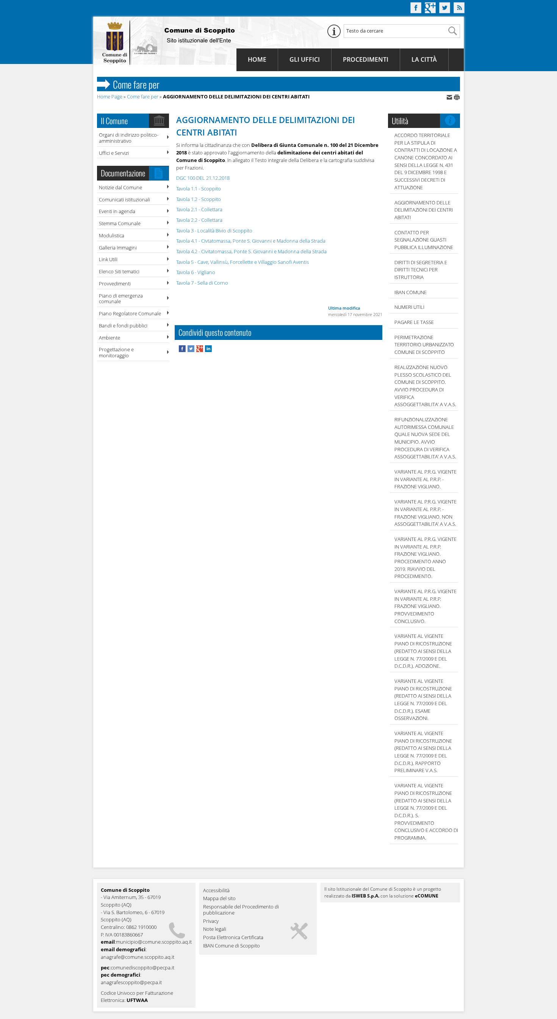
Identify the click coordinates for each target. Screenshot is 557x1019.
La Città (424, 59)
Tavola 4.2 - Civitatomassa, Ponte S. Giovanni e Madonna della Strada (251, 251)
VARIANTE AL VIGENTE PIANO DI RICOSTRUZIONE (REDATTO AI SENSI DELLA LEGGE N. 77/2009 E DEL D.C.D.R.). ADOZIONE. (423, 651)
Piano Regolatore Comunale (130, 313)
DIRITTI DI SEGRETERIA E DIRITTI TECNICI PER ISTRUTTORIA (420, 269)
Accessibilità (216, 891)
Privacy (211, 921)
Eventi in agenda (117, 211)
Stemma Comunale (120, 223)
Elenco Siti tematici (119, 271)
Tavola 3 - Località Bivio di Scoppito (214, 230)
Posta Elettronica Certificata (233, 938)
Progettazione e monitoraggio (116, 352)
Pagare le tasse (414, 322)
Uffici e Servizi (114, 153)
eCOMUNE (426, 896)
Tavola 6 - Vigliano (195, 272)
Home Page (109, 96)
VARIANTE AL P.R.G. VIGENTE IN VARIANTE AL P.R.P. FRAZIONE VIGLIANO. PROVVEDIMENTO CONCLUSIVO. (425, 606)
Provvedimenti (115, 283)
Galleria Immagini (118, 247)
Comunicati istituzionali (124, 199)
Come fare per (142, 96)
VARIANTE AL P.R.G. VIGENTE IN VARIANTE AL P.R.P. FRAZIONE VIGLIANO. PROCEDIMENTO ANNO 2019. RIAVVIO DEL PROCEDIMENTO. (425, 558)
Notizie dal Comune (120, 187)
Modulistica (111, 235)
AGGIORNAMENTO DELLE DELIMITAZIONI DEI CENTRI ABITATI (423, 210)
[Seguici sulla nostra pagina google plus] (430, 11)
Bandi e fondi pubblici (123, 325)
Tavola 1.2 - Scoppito (198, 199)
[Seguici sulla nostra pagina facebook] (415, 11)
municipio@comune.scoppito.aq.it (154, 941)
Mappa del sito (219, 899)
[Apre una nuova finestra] (182, 350)
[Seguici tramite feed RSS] (459, 11)
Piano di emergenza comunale (121, 298)
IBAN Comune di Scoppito (231, 946)
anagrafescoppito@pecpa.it (131, 982)
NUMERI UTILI (409, 307)
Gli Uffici (304, 59)
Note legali (214, 929)
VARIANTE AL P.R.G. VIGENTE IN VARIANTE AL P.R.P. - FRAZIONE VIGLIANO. (425, 479)
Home (257, 59)
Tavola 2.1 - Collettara (199, 209)
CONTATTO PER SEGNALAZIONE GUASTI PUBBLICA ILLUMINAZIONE (423, 240)
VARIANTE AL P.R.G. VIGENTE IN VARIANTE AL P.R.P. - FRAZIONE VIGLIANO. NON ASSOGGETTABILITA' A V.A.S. (425, 512)
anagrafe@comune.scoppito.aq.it (137, 957)
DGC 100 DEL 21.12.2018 (203, 178)
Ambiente (109, 337)
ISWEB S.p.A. (365, 896)
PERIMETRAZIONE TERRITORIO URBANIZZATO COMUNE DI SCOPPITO (424, 344)
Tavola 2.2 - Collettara (199, 220)
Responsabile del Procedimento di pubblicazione (241, 910)
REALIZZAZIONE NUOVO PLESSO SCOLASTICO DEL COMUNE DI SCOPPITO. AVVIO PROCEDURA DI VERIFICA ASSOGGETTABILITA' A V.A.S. (425, 386)
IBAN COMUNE (410, 292)
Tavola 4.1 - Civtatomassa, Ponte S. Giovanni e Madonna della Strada (250, 240)
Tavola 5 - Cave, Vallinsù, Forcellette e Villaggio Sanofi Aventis (242, 262)
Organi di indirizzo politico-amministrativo (128, 137)
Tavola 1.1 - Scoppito (198, 188)
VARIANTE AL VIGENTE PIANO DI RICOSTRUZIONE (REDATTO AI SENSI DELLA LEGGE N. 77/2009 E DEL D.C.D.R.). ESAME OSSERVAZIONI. (423, 699)
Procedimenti (365, 59)
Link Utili (108, 259)
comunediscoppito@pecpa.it (142, 967)
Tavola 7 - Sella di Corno (202, 282)
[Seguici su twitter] (444, 11)
